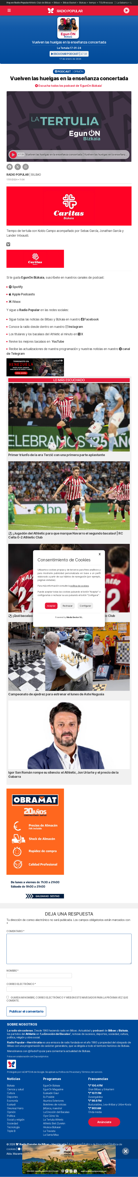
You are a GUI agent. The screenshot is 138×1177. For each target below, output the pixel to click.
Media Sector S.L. (74, 617)
